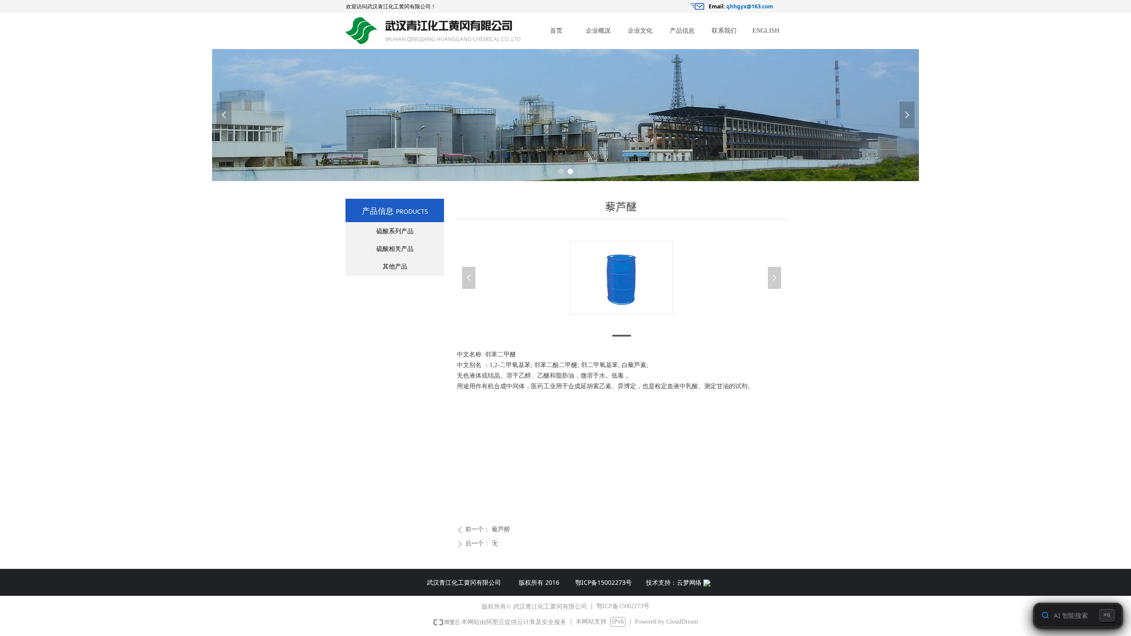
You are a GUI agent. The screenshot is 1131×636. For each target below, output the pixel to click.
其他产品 (395, 266)
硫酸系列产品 (395, 231)
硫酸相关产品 (395, 249)
